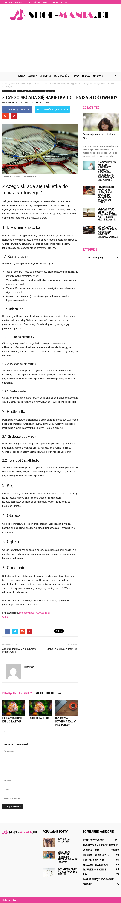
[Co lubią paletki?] (40, 708)
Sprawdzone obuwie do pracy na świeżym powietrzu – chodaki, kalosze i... (108, 233)
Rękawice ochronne (94, 869)
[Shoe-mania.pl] (60, 14)
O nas (45, 2)
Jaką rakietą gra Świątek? (62, 648)
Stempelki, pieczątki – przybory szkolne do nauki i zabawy (68, 856)
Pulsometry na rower (96, 854)
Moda (21, 75)
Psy (85, 874)
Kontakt (64, 2)
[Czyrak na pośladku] (49, 842)
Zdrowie (98, 75)
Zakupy (32, 75)
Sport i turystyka (9, 91)
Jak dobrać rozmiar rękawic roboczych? (19, 650)
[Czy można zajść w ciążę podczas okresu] (49, 872)
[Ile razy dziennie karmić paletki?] (13, 708)
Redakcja (12, 102)
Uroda (86, 75)
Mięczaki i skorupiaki (95, 864)
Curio (5, 616)
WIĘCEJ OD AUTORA (48, 693)
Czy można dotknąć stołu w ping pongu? (65, 721)
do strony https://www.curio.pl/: (35, 612)
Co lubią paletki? (39, 718)
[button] (115, 76)
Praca (75, 75)
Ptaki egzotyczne (93, 840)
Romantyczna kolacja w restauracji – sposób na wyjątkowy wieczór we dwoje (106, 195)
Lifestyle (45, 75)
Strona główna (34, 2)
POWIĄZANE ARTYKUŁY (17, 693)
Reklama (54, 2)
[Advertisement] (60, 48)
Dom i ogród (61, 75)
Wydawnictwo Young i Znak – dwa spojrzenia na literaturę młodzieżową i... (107, 214)
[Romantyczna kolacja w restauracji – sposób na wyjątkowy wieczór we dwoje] (89, 190)
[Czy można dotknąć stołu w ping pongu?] (66, 708)
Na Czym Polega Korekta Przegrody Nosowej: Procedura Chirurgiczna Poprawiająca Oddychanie (107, 171)
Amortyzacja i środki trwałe (100, 845)
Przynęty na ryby (93, 859)
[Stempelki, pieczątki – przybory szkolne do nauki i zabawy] (49, 855)
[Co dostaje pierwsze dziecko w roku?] (101, 122)
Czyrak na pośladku (64, 840)
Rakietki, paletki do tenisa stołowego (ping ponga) (36, 91)
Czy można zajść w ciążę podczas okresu (67, 872)
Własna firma (91, 850)
